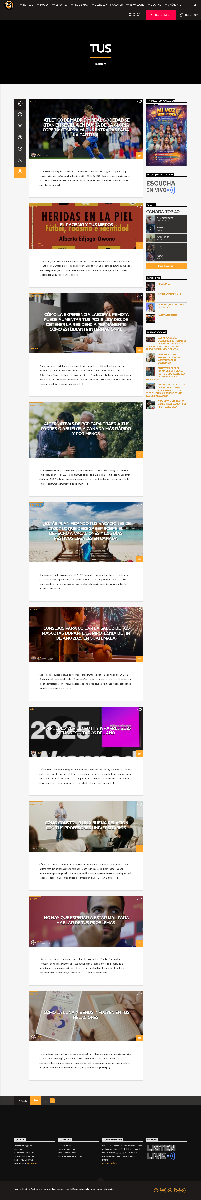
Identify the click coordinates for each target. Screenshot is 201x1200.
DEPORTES (61, 5)
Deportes (34, 101)
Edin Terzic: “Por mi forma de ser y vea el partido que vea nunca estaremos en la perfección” (165, 374)
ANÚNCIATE (174, 5)
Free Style (164, 283)
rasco (39, 154)
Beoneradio (32, 1163)
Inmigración (36, 296)
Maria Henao (36, 244)
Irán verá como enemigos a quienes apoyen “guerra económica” (169, 358)
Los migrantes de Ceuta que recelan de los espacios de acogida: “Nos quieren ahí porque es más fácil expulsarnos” (165, 390)
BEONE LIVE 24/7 (163, 15)
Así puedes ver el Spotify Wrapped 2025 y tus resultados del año (86, 730)
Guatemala (35, 609)
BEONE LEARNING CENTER (109, 5)
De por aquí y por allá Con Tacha (171, 306)
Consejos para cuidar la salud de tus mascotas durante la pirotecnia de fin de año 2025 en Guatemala (86, 633)
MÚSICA (44, 5)
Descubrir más (108, 1163)
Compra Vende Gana (169, 294)
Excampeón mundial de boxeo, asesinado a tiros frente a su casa (172, 404)
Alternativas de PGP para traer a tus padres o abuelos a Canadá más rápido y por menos (86, 428)
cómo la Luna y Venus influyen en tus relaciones (87, 1015)
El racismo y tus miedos (86, 224)
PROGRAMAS (81, 5)
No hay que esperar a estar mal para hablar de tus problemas (86, 920)
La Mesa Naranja (167, 315)
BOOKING (156, 5)
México (33, 206)
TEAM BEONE (137, 5)
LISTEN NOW (191, 15)
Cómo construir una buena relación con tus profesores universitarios (86, 825)
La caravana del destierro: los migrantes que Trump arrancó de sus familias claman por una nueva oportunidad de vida (166, 344)
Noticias (28, 5)
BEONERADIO (36, 348)
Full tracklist (166, 266)
